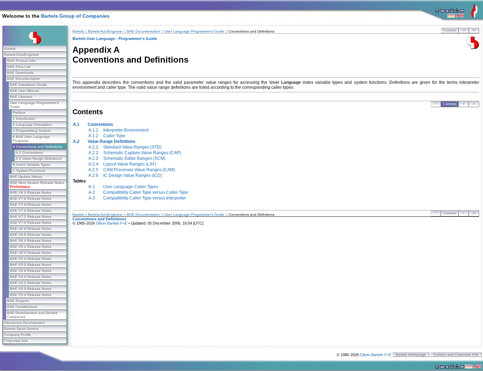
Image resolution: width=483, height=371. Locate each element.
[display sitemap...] (457, 10)
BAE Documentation (23, 79)
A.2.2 (93, 152)
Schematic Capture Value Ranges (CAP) (142, 152)
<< (464, 30)
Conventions (100, 124)
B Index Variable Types (31, 165)
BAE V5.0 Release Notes (30, 265)
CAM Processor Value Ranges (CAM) (139, 169)
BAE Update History (26, 177)
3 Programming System (32, 131)
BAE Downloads (20, 73)
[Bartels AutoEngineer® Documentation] (472, 47)
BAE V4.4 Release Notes (30, 277)
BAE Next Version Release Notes (37, 185)
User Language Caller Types (130, 186)
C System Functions (29, 171)
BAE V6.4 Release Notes (30, 241)
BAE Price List (18, 67)
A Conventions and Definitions (37, 147)
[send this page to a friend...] (447, 10)
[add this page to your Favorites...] (442, 10)
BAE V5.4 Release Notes (30, 259)
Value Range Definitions (111, 141)
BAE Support (18, 301)
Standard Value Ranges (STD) (132, 147)
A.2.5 (93, 169)
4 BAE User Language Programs (31, 139)
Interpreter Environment (126, 130)
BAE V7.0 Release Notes (30, 223)
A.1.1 (93, 130)
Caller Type (114, 135)
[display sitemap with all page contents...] (462, 10)
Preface (19, 113)
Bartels (10, 49)
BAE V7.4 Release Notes (30, 211)
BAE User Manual (24, 91)
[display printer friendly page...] (452, 10)
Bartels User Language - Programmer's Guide (114, 38)
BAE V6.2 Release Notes (30, 247)
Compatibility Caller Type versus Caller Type (145, 192)
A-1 (91, 186)
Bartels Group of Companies (75, 16)
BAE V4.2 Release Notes (30, 283)
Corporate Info (16, 341)
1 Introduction (24, 119)
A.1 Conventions (29, 153)
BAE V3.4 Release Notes (30, 295)
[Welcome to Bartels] (474, 16)
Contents (449, 30)
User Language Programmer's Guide (34, 105)
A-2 (91, 192)
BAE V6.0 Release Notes (30, 253)
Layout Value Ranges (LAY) (129, 164)
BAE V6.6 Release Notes (30, 235)
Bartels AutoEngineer (21, 55)
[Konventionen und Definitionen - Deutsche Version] (451, 16)
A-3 (91, 198)
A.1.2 (93, 135)
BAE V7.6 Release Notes (30, 205)
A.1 (76, 124)
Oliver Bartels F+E (111, 223)
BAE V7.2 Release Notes (30, 217)
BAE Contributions (22, 307)
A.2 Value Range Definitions (39, 159)
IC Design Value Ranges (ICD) (132, 175)
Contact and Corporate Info (455, 354)
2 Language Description (32, 125)
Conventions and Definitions (99, 219)
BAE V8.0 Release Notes (30, 193)
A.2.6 (93, 175)
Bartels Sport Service (21, 329)
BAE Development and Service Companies (32, 315)
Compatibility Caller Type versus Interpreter (144, 198)
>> (474, 30)
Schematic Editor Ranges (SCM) (134, 158)
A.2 (76, 141)
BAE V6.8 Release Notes (30, 229)
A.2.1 (93, 147)
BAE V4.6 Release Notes (30, 271)
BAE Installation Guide (28, 85)
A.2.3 (93, 158)
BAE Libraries (21, 97)
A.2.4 (93, 164)
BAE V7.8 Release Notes (30, 199)
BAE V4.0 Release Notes (30, 289)
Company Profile (17, 335)
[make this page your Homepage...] (437, 10)
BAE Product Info (21, 61)
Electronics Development (24, 323)
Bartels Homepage (411, 354)
